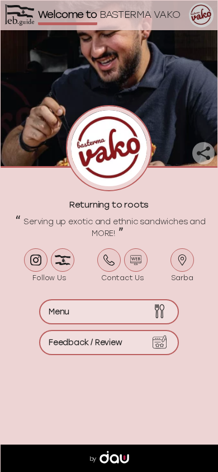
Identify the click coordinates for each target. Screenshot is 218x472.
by (93, 458)
